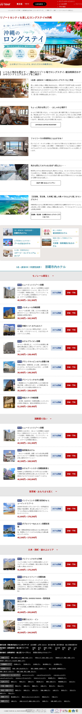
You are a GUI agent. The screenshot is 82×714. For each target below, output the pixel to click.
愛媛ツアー (35, 686)
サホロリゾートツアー (40, 678)
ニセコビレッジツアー (60, 675)
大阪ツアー (14, 701)
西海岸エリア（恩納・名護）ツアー (65, 657)
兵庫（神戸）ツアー (56, 701)
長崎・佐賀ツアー (51, 681)
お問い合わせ (42, 645)
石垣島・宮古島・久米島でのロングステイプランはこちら (45, 216)
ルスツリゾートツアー (28, 675)
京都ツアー (45, 701)
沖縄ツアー (4, 658)
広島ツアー (44, 686)
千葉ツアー (55, 697)
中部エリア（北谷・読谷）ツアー (44, 657)
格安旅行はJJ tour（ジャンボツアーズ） (33, 10)
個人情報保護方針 (71, 645)
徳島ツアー (27, 686)
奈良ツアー (67, 701)
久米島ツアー (36, 664)
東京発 (39, 648)
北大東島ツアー (58, 664)
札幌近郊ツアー (62, 678)
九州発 (75, 648)
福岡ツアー (14, 681)
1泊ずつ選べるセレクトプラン (45, 183)
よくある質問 (63, 4)
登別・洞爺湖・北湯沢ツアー (38, 668)
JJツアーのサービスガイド (67, 1)
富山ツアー (11, 693)
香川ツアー (52, 686)
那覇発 (34, 648)
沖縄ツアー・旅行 (51, 10)
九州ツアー (4, 681)
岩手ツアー (35, 690)
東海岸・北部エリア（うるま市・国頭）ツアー (12, 660)
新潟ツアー (64, 690)
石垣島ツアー (17, 664)
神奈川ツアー (45, 697)
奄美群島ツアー (62, 681)
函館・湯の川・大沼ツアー (7, 671)
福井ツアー (3, 693)
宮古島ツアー (27, 664)
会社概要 (33, 645)
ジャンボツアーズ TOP (14, 10)
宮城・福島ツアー (45, 690)
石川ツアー (73, 690)
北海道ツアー (5, 668)
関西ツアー (4, 701)
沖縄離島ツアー (6, 664)
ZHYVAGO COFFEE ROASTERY (45, 124)
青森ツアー (18, 690)
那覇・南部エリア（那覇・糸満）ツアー (22, 657)
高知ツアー (18, 686)
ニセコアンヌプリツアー (6, 678)
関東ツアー (4, 697)
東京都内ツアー (15, 697)
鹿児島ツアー (40, 681)
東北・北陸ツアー (6, 690)
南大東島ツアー (47, 664)
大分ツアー (72, 681)
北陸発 (69, 648)
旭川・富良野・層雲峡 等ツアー (57, 668)
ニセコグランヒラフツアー (44, 675)
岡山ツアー (61, 686)
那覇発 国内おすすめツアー (42, 652)
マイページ (79, 4)
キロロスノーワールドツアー (23, 678)
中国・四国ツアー (6, 686)
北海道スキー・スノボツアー (10, 675)
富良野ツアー (52, 678)
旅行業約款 (60, 645)
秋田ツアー (27, 690)
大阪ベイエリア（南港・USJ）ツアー (30, 701)
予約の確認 (62, 6)
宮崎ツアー (31, 681)
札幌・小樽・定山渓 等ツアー (20, 668)
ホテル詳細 (56, 293)
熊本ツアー (23, 681)
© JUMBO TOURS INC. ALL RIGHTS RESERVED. (15, 711)
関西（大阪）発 (48, 648)
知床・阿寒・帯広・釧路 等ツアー (26, 671)
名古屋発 (57, 648)
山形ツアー (56, 690)
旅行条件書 (51, 645)
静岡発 (63, 648)
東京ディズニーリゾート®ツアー (31, 697)
